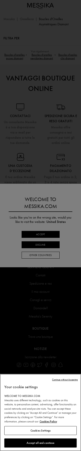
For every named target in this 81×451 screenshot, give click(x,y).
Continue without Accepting (65, 379)
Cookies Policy (48, 421)
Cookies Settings (40, 430)
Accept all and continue (41, 443)
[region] (40, 412)
